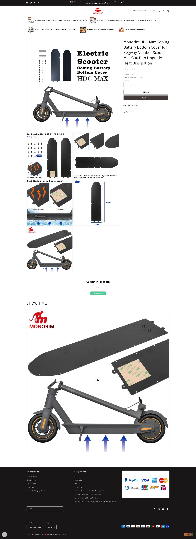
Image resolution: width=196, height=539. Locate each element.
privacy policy (31, 487)
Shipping (126, 77)
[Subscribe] (61, 508)
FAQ (75, 476)
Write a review (98, 293)
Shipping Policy (32, 480)
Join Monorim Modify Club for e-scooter (87, 494)
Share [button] (127, 112)
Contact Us (78, 480)
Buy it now (146, 98)
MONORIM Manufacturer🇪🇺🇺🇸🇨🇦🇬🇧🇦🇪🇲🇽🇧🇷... (43, 534)
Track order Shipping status (36, 491)
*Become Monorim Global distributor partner (89, 491)
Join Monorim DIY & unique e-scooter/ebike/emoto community (95, 501)
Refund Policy (31, 484)
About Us (77, 484)
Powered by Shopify (60, 534)
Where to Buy (78, 487)
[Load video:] (98, 380)
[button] (159, 11)
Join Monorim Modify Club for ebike (86, 498)
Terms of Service (32, 476)
